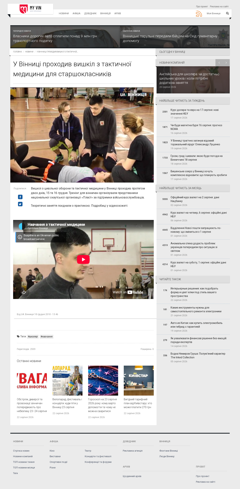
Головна (17, 52)
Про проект (202, 6)
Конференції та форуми (98, 462)
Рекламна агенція (132, 450)
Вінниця (105, 13)
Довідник (90, 13)
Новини (64, 13)
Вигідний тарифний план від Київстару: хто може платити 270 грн (138, 403)
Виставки (55, 456)
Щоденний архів (132, 476)
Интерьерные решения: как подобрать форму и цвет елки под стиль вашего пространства (194, 292)
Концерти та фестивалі (98, 456)
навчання (47, 336)
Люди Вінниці (166, 456)
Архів (117, 13)
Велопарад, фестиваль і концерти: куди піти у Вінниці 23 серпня (67, 403)
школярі (33, 336)
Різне (53, 467)
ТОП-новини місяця (24, 467)
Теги (15, 473)
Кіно (52, 450)
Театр (88, 450)
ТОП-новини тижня (23, 462)
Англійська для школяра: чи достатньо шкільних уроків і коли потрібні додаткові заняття (189, 78)
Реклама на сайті (219, 6)
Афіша (76, 13)
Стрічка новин (21, 450)
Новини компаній (23, 456)
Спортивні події (58, 462)
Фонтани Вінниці (168, 450)
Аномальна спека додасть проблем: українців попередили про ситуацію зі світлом (194, 247)
